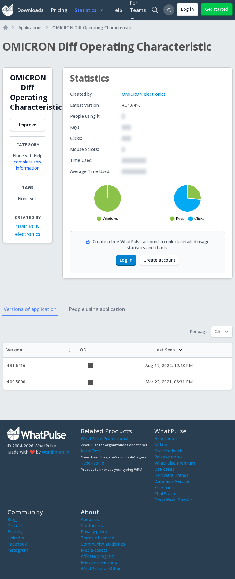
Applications (30, 27)
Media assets (94, 550)
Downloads (30, 10)
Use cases (164, 469)
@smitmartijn (55, 452)
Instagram (17, 550)
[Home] (5, 28)
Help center (165, 438)
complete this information (27, 165)
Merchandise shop (99, 562)
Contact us (92, 525)
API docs (163, 444)
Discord (15, 525)
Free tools (164, 487)
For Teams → (138, 10)
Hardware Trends (171, 475)
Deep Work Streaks (173, 500)
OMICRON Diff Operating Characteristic (92, 27)
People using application (97, 309)
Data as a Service (171, 481)
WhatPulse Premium (174, 463)
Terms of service (97, 538)
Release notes (168, 457)
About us (90, 519)
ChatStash (164, 494)
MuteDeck (91, 451)
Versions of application (30, 309)
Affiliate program (98, 556)
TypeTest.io (92, 463)
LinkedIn (15, 538)
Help (116, 10)
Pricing (59, 10)
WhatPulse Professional (104, 438)
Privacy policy (94, 532)
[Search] (155, 9)
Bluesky (15, 532)
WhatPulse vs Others (102, 568)
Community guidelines (103, 544)
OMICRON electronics (144, 94)
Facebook (17, 544)
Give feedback (168, 451)
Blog (12, 519)
